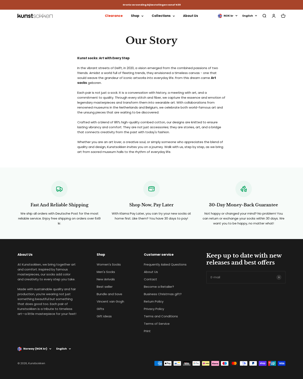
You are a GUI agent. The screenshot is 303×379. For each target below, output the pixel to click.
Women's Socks (109, 264)
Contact (150, 279)
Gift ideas (104, 316)
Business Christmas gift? (163, 294)
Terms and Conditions (161, 316)
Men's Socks (106, 272)
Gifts (100, 309)
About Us (190, 16)
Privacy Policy (154, 309)
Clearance (114, 16)
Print (147, 331)
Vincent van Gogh (110, 301)
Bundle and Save (109, 294)
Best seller (105, 286)
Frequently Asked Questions (165, 264)
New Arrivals (106, 279)
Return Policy (153, 301)
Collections (161, 16)
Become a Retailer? (159, 286)
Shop (135, 16)
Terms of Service (157, 323)
